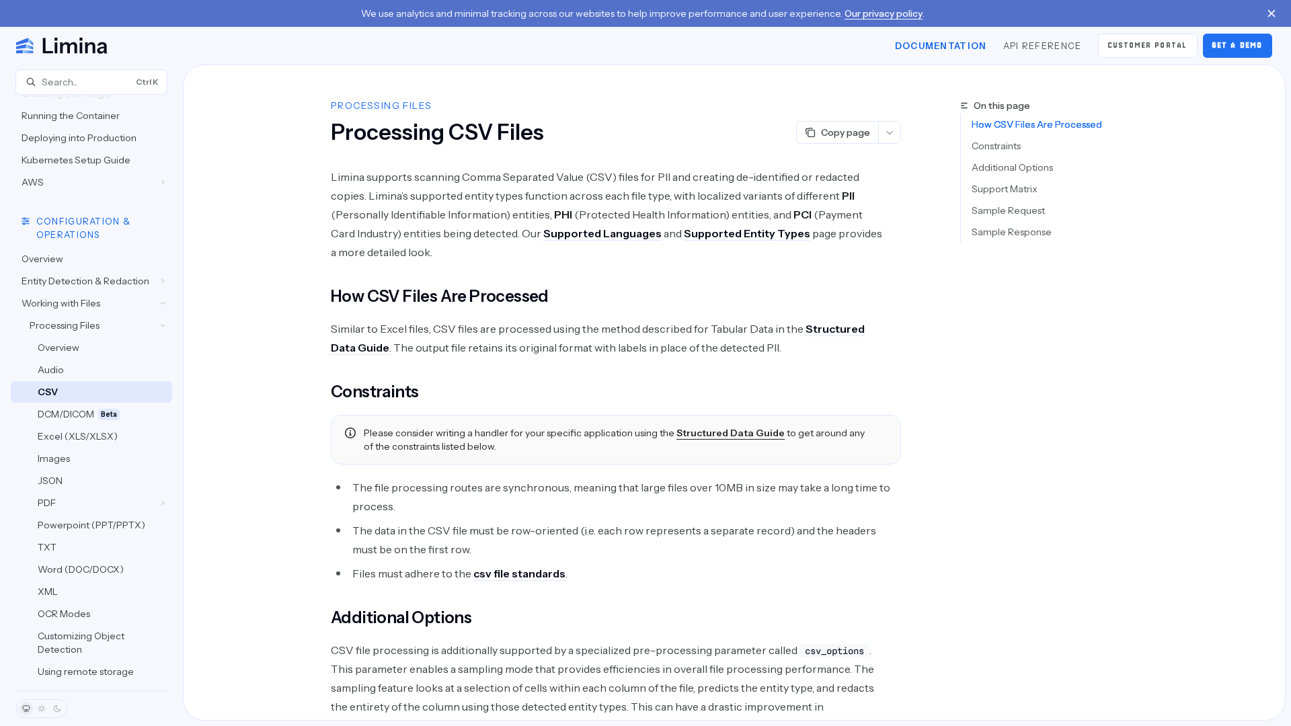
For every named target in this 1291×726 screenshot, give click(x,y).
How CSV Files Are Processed (1037, 124)
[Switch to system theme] (26, 708)
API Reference (1042, 45)
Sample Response (1012, 232)
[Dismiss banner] (1271, 13)
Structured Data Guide (730, 433)
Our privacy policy (884, 13)
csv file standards (519, 573)
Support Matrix (1005, 189)
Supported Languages (602, 233)
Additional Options (1012, 167)
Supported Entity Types (747, 233)
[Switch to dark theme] (57, 708)
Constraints (996, 146)
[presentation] (91, 392)
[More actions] (889, 132)
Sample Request (1008, 210)
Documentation (941, 45)
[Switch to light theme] (41, 708)
